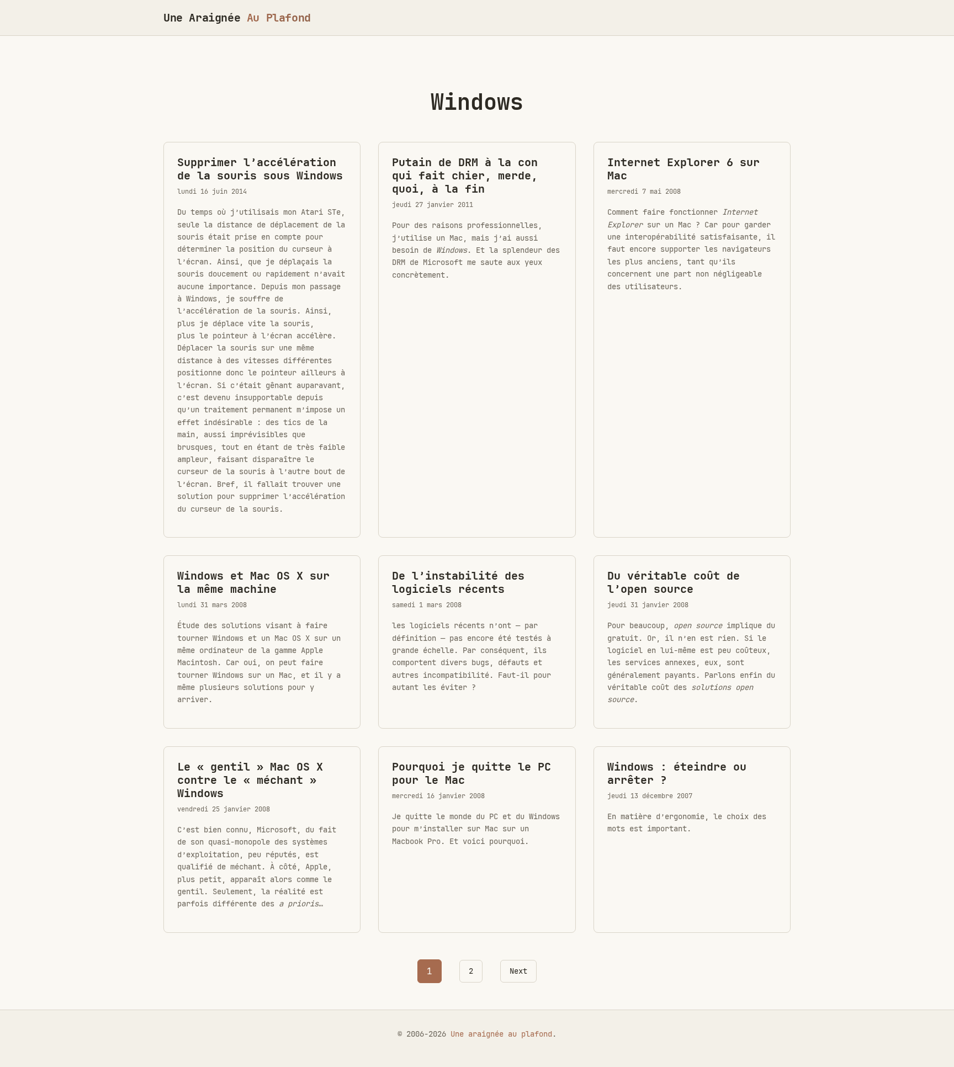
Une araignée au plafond (501, 1034)
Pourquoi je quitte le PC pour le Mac (471, 773)
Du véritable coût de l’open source (673, 582)
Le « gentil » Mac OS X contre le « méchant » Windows (250, 780)
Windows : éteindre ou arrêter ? (676, 773)
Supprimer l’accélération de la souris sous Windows (260, 169)
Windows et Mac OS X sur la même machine (253, 582)
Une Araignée (237, 17)
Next (518, 971)
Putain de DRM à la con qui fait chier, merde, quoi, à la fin (465, 175)
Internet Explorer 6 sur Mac (683, 169)
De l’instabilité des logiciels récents (458, 582)
